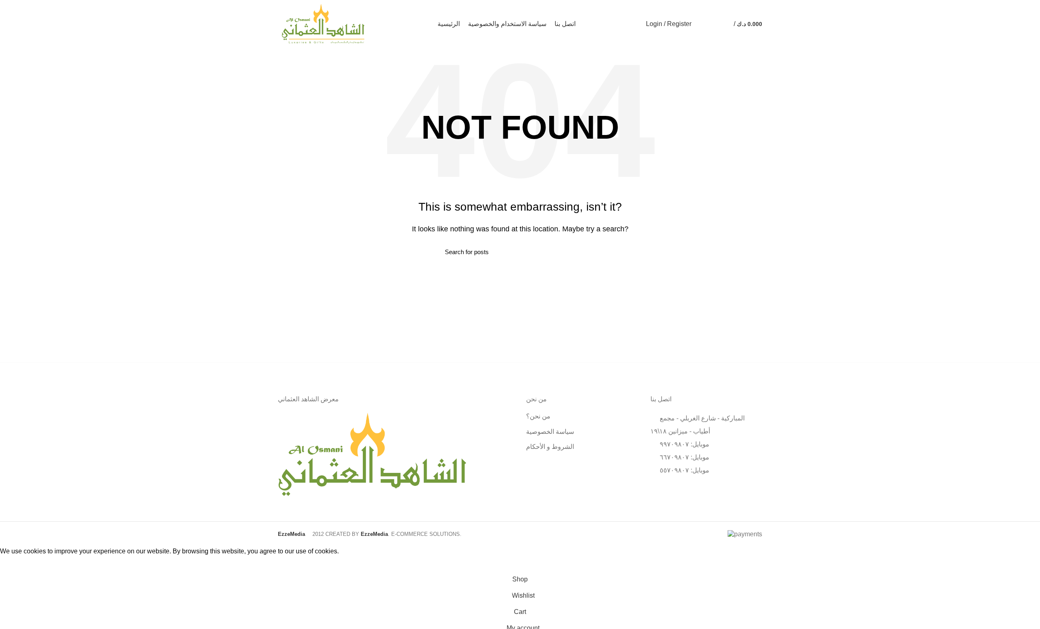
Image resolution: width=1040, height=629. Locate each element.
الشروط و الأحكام (550, 446)
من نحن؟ (538, 416)
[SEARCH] (590, 252)
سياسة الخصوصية (550, 431)
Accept (16, 564)
